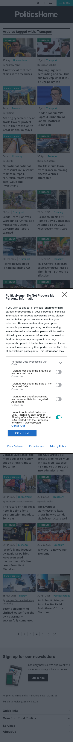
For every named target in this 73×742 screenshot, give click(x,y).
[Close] (65, 295)
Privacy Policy (58, 446)
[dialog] (36, 371)
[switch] (59, 372)
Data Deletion (15, 446)
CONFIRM (22, 433)
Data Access (36, 446)
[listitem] (36, 363)
